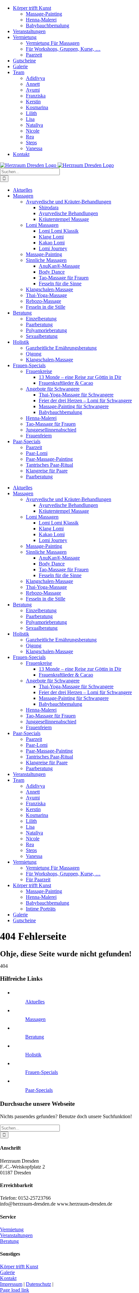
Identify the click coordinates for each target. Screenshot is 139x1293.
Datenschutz (38, 1284)
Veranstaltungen (16, 1235)
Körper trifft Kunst (19, 1266)
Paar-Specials (39, 1090)
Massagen (35, 1019)
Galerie (7, 1272)
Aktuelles (35, 1001)
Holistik (33, 1054)
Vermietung (12, 1229)
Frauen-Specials (41, 1072)
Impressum (11, 1284)
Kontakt (8, 1278)
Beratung (34, 1037)
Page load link (14, 1290)
